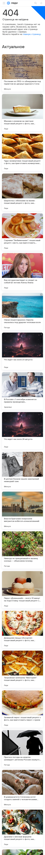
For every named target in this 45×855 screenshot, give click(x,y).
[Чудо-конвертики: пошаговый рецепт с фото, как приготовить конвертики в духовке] (22, 152)
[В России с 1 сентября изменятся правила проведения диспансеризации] (22, 391)
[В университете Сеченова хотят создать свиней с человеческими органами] (22, 788)
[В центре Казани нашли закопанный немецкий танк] (22, 470)
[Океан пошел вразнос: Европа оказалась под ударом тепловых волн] (22, 311)
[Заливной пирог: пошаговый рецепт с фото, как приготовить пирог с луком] (22, 709)
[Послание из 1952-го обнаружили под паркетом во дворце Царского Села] (22, 73)
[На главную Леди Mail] (14, 3)
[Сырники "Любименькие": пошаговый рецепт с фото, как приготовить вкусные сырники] (22, 232)
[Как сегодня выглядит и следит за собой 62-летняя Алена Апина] (22, 271)
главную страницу (32, 34)
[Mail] (8, 3)
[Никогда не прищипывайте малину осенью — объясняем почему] (22, 550)
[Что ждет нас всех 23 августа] (22, 351)
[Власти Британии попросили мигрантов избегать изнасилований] (22, 510)
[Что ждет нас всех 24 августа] (22, 430)
